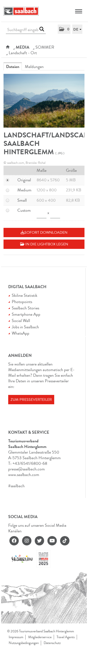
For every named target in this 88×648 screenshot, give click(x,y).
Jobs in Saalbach (25, 327)
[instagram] (26, 540)
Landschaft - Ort (23, 53)
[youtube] (52, 540)
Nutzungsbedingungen (24, 643)
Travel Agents (66, 637)
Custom (24, 210)
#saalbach (16, 486)
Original (24, 180)
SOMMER (44, 47)
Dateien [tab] (12, 67)
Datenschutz (52, 643)
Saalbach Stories (25, 308)
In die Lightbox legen (46, 244)
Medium (24, 190)
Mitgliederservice (40, 637)
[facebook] (14, 540)
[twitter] (39, 540)
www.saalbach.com (23, 475)
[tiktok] (64, 540)
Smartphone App (26, 314)
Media (22, 47)
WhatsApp (20, 333)
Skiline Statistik (24, 295)
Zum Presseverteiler (31, 399)
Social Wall (21, 321)
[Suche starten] (42, 29)
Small (22, 200)
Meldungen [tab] (34, 67)
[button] (64, 29)
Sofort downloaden (45, 232)
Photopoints (22, 302)
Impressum (16, 637)
